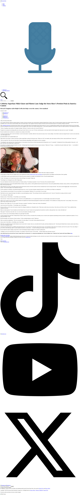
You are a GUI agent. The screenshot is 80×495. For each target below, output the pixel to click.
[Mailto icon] (5, 116)
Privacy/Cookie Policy (6, 236)
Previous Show (3, 235)
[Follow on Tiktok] (40, 332)
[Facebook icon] (6, 112)
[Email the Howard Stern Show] (8, 485)
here (71, 233)
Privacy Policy (47, 488)
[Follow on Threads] (3, 485)
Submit (12, 486)
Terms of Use (28, 237)
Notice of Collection (39, 490)
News (4, 4)
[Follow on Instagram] (6, 241)
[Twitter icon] (5, 113)
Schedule (4, 5)
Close (1, 99)
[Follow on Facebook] (3, 333)
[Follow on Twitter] (40, 484)
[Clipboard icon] (6, 117)
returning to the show (6, 125)
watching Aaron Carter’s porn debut (36, 174)
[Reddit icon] (3, 114)
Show (4, 3)
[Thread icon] (5, 115)
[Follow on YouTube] (40, 404)
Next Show (8, 235)
